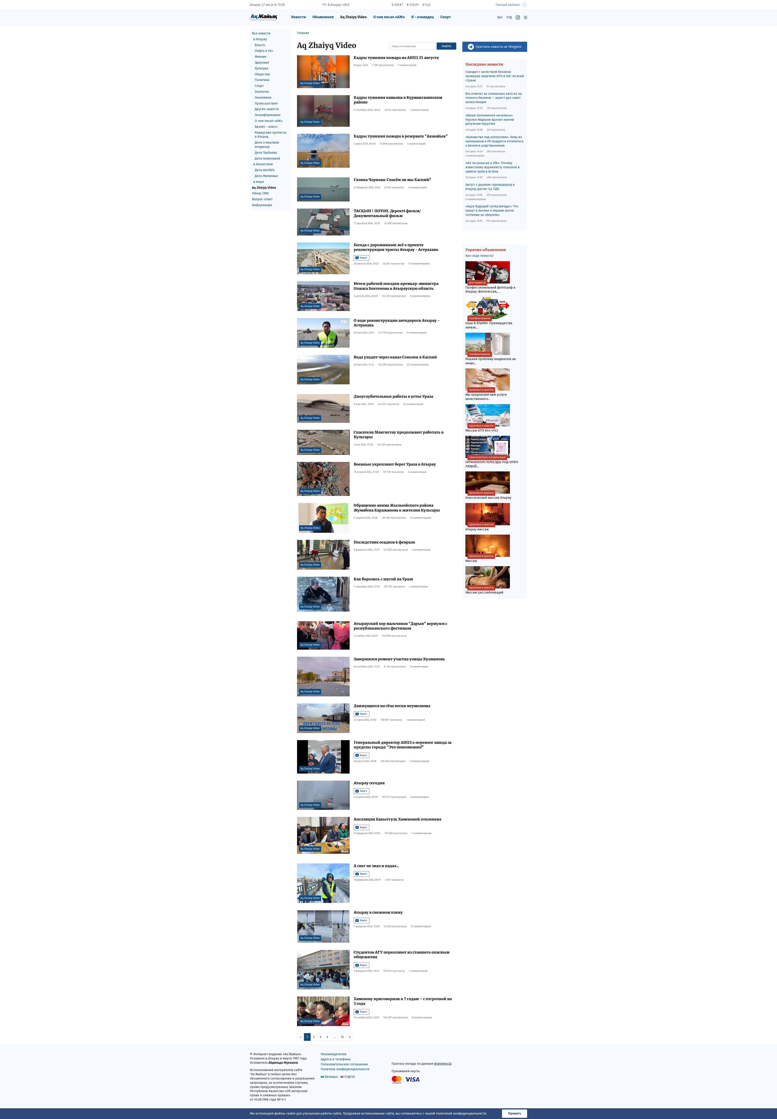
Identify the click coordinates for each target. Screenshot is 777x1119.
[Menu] (525, 17)
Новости (298, 17)
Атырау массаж (479, 527)
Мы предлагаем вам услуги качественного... (486, 394)
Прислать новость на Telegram (498, 47)
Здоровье (262, 62)
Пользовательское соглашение (344, 1064)
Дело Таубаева (266, 153)
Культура (261, 68)
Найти (446, 46)
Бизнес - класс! (266, 127)
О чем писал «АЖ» (389, 17)
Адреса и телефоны (336, 1059)
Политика (262, 80)
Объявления (323, 17)
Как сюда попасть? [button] (479, 256)
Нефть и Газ (264, 51)
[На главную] (263, 17)
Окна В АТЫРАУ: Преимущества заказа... (488, 323)
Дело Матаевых (266, 176)
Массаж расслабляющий (484, 590)
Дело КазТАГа (265, 170)
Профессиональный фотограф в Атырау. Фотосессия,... (490, 287)
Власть (260, 45)
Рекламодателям (333, 1054)
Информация (262, 205)
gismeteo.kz (443, 1064)
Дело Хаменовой (267, 158)
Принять (514, 1113)
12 (342, 1037)
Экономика (263, 97)
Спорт (445, 17)
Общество (262, 74)
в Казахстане (263, 164)
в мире (258, 182)
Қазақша (331, 1077)
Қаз (499, 17)
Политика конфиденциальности (345, 1069)
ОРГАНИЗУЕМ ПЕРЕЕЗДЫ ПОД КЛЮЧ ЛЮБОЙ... (491, 462)
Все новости (261, 33)
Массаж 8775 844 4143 (481, 428)
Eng (509, 17)
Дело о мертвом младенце (267, 145)
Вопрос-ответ (262, 199)
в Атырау (260, 39)
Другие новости (267, 109)
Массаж (479, 558)
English (349, 1077)
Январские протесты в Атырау (271, 135)
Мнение (260, 57)
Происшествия (266, 103)
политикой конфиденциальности (461, 1113)
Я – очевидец (422, 17)
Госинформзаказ (267, 115)
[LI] (400, 1055)
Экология (262, 92)
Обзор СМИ (260, 193)
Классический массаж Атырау (488, 495)
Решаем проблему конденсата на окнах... (490, 359)
